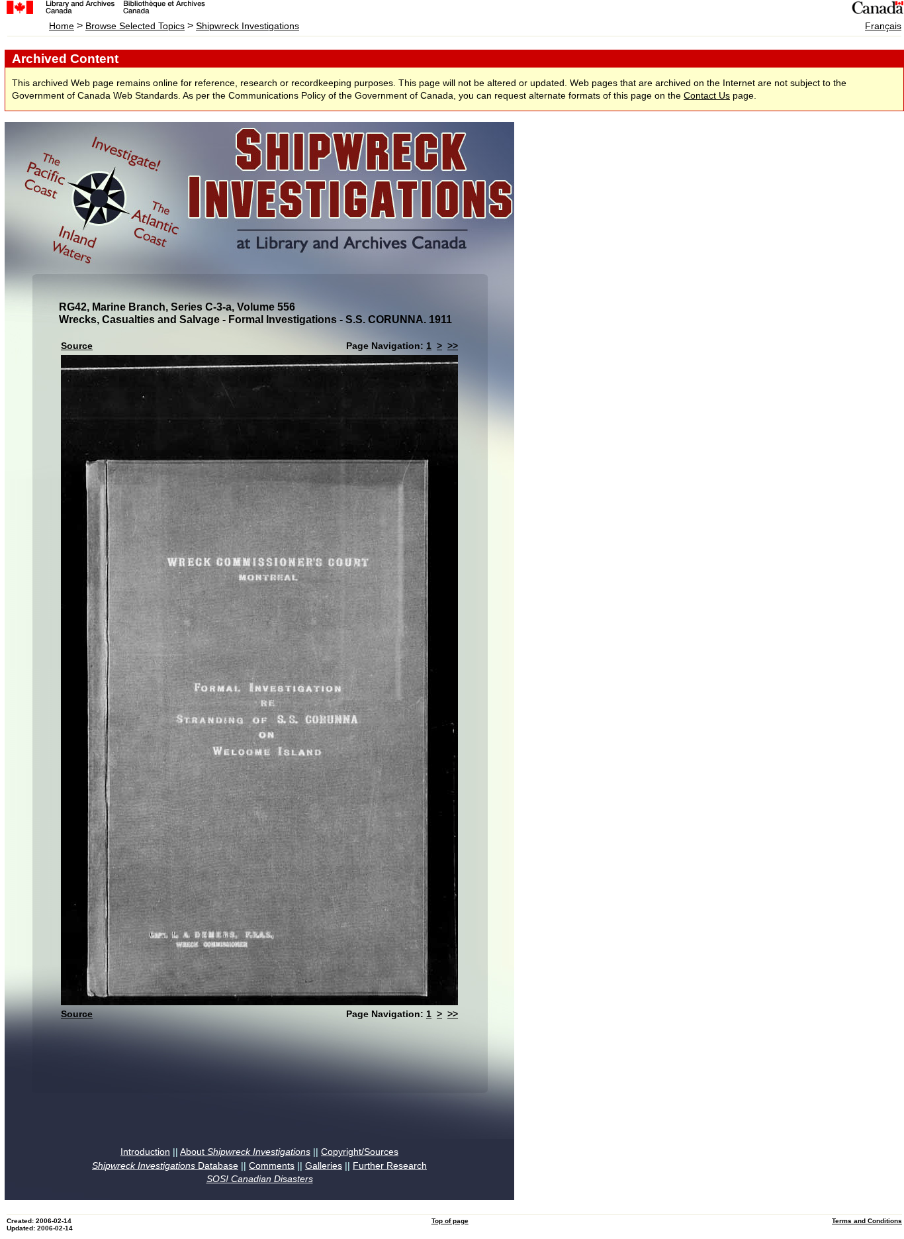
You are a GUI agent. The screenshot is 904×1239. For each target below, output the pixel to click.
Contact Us (707, 96)
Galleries (323, 1166)
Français (883, 26)
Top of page (450, 1220)
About (245, 1152)
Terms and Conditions (867, 1220)
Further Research (390, 1166)
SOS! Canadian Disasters (259, 1179)
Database (165, 1166)
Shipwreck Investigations (247, 26)
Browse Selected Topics (135, 26)
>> (452, 346)
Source (77, 346)
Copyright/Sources (359, 1152)
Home (61, 26)
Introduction (145, 1152)
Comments (271, 1166)
